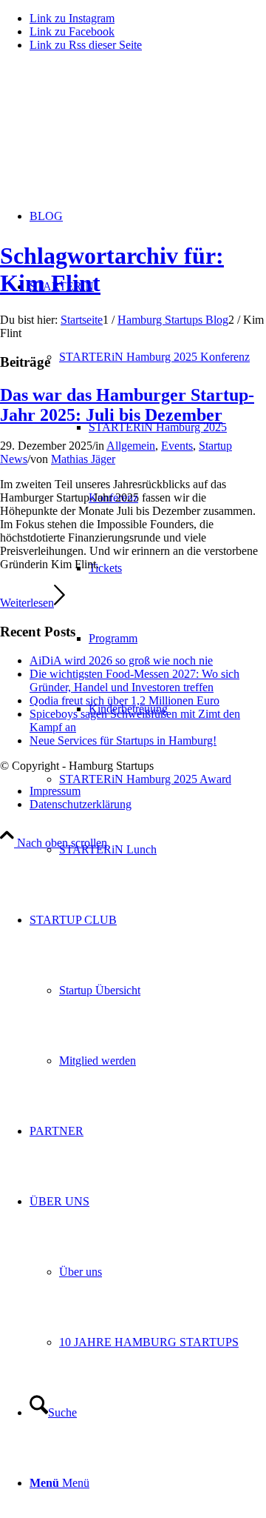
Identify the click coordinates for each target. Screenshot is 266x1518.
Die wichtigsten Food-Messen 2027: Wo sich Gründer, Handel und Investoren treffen (134, 680)
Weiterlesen (27, 602)
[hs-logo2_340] (111, 133)
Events (177, 445)
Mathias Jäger (83, 459)
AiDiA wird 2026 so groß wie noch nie (121, 660)
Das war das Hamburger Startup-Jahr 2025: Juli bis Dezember (127, 405)
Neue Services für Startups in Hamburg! (123, 740)
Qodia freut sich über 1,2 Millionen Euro (124, 700)
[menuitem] (162, 779)
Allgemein (130, 445)
